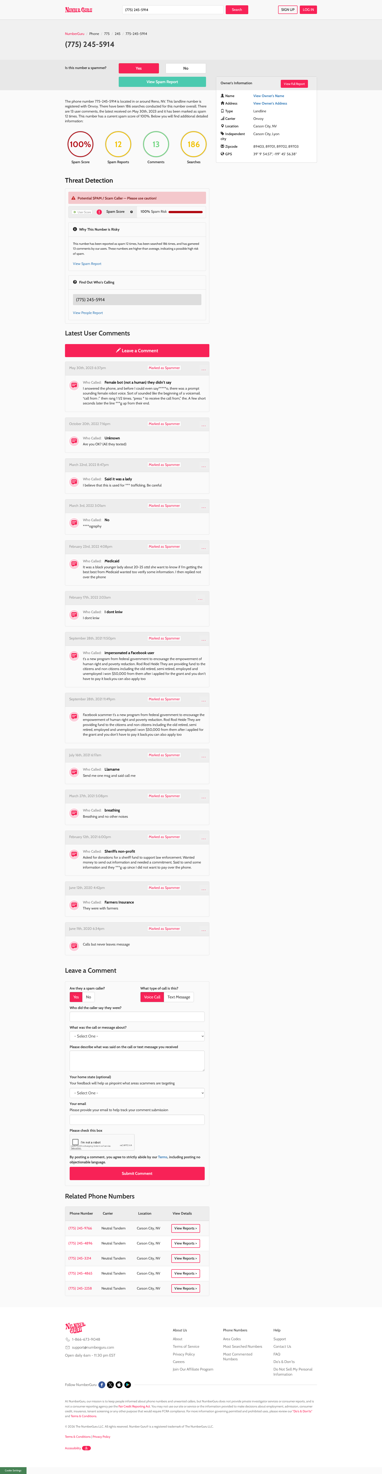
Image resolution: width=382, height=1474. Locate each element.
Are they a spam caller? (87, 988)
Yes (139, 68)
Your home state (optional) (90, 1077)
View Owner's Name (268, 96)
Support (279, 1339)
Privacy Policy (184, 1354)
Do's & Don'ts (284, 1361)
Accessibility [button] (73, 1448)
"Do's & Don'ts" (302, 1411)
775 (107, 34)
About (177, 1339)
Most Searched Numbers (242, 1346)
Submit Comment (137, 1173)
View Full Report (294, 84)
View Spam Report (162, 81)
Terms (162, 1157)
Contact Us (282, 1346)
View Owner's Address (270, 103)
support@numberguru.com (93, 1347)
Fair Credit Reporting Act (134, 1406)
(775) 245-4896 (80, 1243)
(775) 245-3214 (79, 1258)
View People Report (88, 313)
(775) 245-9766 (80, 1228)
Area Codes (232, 1339)
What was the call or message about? (98, 1027)
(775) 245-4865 (80, 1273)
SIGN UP (287, 10)
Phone (94, 34)
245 (117, 34)
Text (179, 997)
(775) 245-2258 (80, 1288)
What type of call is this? (159, 988)
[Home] (78, 10)
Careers (179, 1361)
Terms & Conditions (83, 1416)
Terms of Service (186, 1346)
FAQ (276, 1354)
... (204, 368)
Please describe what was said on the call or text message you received (124, 1047)
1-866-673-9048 (86, 1339)
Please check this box (86, 1130)
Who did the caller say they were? (95, 1008)
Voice (152, 997)
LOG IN (308, 10)
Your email (78, 1104)
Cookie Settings (13, 1470)
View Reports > (185, 1228)
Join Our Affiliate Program (193, 1369)
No (185, 68)
